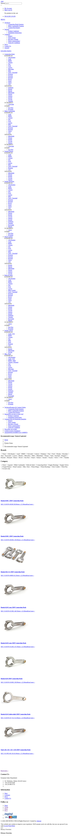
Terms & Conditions (14, 43)
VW (9, 84)
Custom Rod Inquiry (14, 27)
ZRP (2, 1)
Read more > (30, 504)
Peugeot (10, 74)
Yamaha (10, 101)
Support (6, 29)
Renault (10, 77)
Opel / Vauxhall (12, 72)
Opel (9, 342)
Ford (9, 66)
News (6, 44)
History (10, 36)
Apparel (6, 48)
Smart (10, 81)
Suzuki (10, 97)
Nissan (10, 94)
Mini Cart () (8, 10)
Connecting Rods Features (16, 24)
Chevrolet (11, 104)
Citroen (10, 62)
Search (3, 3)
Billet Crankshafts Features (16, 26)
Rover (10, 79)
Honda (10, 89)
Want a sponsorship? (14, 41)
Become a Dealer (13, 39)
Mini (9, 71)
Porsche (10, 76)
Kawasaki (11, 225)
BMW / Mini (12, 360)
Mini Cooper (12, 290)
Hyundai (10, 109)
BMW (10, 61)
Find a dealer (12, 38)
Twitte (6, 807)
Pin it (5, 810)
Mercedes (11, 69)
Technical (7, 22)
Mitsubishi (11, 92)
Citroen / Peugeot (13, 362)
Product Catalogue (13, 31)
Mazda (10, 91)
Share (6, 805)
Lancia (10, 67)
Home (6, 440)
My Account (8, 8)
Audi (9, 59)
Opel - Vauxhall (12, 253)
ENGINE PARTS (6, 51)
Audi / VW (11, 334)
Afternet (38, 821)
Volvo (10, 82)
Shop (5, 793)
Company (7, 34)
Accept (6, 826)
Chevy (10, 230)
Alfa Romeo (11, 57)
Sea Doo (10, 108)
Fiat (9, 64)
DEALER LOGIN (10, 16)
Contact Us (7, 46)
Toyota (10, 99)
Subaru (10, 96)
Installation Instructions (15, 32)
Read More (11, 826)
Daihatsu (10, 87)
